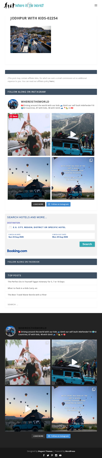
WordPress (70, 451)
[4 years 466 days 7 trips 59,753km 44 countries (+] (73, 178)
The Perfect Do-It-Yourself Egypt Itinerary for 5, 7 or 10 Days (36, 281)
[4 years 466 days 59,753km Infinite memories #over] (29, 178)
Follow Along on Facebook (24, 262)
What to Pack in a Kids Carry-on (22, 288)
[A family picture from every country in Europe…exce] (73, 134)
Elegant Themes (45, 451)
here (52, 81)
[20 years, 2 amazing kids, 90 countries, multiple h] (29, 134)
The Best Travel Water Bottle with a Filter (27, 294)
